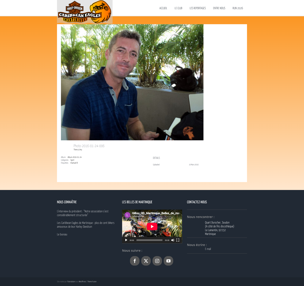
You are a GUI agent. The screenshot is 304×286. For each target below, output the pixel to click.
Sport (72, 160)
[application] (152, 226)
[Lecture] (126, 240)
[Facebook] (134, 261)
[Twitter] (146, 261)
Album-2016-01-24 (75, 157)
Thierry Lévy (78, 150)
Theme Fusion (91, 282)
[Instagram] (157, 261)
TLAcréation (71, 282)
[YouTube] (168, 261)
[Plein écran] (177, 240)
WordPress (82, 282)
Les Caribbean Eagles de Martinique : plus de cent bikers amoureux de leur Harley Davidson (85, 224)
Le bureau (62, 234)
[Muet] (172, 240)
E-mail (208, 249)
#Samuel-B (74, 163)
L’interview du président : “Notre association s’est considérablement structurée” (82, 213)
